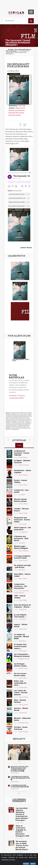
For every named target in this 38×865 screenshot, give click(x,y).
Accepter (26, 863)
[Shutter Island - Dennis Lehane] (9, 502)
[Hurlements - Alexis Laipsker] (9, 474)
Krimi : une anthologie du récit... (20, 683)
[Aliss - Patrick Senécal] (9, 702)
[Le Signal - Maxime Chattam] (9, 464)
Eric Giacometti (24, 591)
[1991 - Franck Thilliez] (9, 599)
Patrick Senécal (23, 697)
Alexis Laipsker (23, 475)
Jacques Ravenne (19, 593)
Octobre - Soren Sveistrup (20, 728)
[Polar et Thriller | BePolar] (16, 13)
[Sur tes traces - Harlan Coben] (9, 673)
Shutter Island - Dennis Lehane (20, 500)
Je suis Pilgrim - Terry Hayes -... (20, 616)
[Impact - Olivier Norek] (9, 628)
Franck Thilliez (23, 457)
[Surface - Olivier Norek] (9, 711)
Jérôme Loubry (23, 668)
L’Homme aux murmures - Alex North (21, 538)
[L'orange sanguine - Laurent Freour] (9, 559)
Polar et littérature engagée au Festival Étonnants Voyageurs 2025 (22, 831)
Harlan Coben (23, 678)
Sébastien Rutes (23, 723)
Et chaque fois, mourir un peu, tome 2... (20, 646)
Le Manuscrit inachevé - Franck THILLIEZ (21, 453)
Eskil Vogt (22, 106)
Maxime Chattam (24, 465)
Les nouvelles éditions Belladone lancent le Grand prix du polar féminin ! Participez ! (22, 814)
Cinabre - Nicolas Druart (21, 510)
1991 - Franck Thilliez (19, 597)
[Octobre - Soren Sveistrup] (9, 730)
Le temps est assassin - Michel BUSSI (21, 636)
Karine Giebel (23, 524)
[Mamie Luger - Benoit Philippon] (9, 549)
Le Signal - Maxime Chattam (22, 461)
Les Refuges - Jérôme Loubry (20, 665)
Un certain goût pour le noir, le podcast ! (18, 50)
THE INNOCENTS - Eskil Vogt (20, 360)
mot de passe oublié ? (16, 398)
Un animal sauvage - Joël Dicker (22, 566)
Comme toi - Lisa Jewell (21, 491)
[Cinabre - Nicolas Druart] (9, 512)
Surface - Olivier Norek (21, 709)
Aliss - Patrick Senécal (20, 701)
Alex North (22, 543)
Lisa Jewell (22, 494)
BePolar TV (19, 739)
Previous (19, 761)
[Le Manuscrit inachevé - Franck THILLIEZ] (9, 454)
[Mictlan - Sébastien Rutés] (9, 721)
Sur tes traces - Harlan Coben (20, 674)
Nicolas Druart (23, 513)
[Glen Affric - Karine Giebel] (9, 577)
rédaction (21, 426)
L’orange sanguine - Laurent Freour (22, 557)
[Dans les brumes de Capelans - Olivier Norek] (9, 608)
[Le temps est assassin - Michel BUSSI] (9, 638)
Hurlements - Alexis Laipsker (22, 471)
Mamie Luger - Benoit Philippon (21, 547)
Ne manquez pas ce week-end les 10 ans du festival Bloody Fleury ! (22, 845)
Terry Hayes (22, 619)
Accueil (10, 49)
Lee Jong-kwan (23, 532)
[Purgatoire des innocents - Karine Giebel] (9, 521)
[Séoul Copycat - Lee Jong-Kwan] (9, 530)
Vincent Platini (23, 687)
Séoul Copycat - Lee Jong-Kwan (22, 528)
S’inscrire (21, 396)
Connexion (12, 396)
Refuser (33, 863)
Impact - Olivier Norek (20, 625)
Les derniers (19, 800)
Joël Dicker (22, 570)
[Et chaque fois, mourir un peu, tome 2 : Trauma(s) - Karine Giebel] (9, 648)
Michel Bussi (22, 641)
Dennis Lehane (23, 504)
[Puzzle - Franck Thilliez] (9, 483)
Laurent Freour (23, 560)
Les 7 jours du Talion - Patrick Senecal (20, 692)
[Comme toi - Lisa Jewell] (9, 493)
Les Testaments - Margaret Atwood (22, 655)
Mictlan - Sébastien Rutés (22, 719)
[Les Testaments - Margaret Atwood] (9, 657)
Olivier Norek (22, 609)
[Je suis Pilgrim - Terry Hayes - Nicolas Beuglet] (9, 618)
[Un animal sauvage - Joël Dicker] (9, 568)
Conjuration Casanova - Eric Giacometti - (20, 586)
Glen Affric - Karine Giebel (22, 575)
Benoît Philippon (24, 551)
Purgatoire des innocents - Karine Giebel (22, 520)
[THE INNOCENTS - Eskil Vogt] (19, 350)
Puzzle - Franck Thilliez (20, 481)
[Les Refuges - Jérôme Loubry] (9, 667)
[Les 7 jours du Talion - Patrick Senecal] (9, 693)
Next (19, 794)
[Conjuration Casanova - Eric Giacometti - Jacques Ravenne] (9, 588)
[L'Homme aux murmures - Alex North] (9, 540)
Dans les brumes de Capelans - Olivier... (22, 606)
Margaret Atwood (24, 659)
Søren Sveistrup (23, 732)
